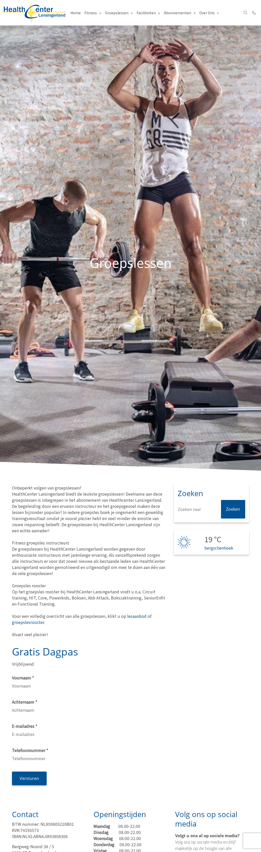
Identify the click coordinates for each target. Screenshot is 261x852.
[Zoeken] (245, 12)
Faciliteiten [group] (146, 12)
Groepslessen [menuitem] (116, 12)
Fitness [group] (90, 12)
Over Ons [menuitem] (207, 12)
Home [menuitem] (75, 12)
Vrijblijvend (23, 664)
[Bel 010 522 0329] (254, 12)
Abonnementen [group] (177, 12)
